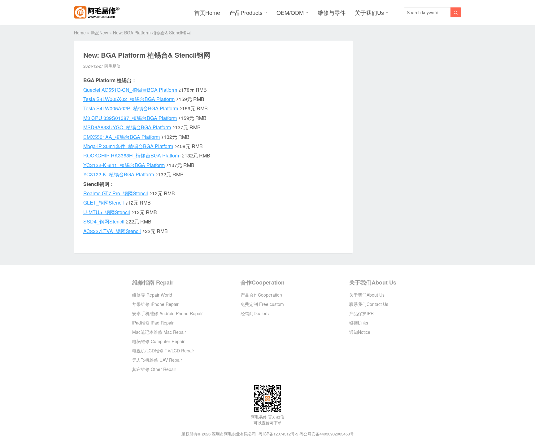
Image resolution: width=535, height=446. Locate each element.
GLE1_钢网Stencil (103, 202)
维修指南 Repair (152, 282)
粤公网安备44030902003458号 (326, 434)
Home (80, 32)
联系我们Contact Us (368, 304)
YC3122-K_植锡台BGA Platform (118, 174)
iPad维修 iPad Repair (153, 323)
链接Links (358, 323)
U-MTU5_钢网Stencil (106, 212)
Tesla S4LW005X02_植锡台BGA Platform (129, 99)
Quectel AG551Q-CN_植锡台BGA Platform (130, 89)
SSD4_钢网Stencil (103, 221)
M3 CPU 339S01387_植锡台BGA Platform (130, 117)
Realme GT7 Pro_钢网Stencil (115, 193)
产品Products (246, 12)
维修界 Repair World (152, 295)
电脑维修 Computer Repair (158, 341)
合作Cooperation (263, 282)
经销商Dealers (255, 313)
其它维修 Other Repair (154, 369)
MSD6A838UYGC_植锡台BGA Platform (127, 127)
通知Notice (359, 332)
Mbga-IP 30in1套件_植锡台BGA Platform (128, 146)
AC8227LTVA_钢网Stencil (112, 231)
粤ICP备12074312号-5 (278, 434)
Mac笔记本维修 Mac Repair (159, 332)
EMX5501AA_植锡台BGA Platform (121, 136)
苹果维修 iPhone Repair (155, 304)
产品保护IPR (361, 313)
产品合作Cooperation (261, 295)
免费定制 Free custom (262, 304)
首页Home (207, 12)
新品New (99, 32)
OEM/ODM (290, 12)
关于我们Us (369, 12)
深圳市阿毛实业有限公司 (234, 434)
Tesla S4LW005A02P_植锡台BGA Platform (130, 108)
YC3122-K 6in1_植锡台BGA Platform (124, 165)
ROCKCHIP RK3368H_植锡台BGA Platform (132, 155)
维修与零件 (332, 12)
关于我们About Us (372, 282)
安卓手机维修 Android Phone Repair (167, 313)
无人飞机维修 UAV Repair (157, 360)
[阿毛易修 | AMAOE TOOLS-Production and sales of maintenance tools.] (97, 12)
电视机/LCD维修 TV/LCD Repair (163, 350)
